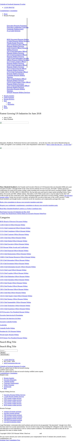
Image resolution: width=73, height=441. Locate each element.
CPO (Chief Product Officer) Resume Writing (13, 286)
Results (3, 352)
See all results (5, 354)
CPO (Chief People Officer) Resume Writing (13, 283)
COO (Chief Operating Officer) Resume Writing (14, 280)
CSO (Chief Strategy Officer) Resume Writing (14, 299)
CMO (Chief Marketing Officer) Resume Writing (14, 276)
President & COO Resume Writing (10, 331)
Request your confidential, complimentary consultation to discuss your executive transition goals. (29, 205)
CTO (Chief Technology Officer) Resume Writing (15, 305)
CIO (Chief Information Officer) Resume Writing (14, 260)
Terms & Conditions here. (50, 433)
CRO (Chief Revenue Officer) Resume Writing (14, 289)
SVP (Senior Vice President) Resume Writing (13, 338)
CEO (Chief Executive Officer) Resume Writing (14, 244)
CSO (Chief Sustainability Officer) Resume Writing (15, 302)
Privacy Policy (34, 433)
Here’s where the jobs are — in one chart (59, 144)
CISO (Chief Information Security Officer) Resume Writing (18, 267)
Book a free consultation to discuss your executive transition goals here (21, 202)
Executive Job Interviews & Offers (10, 318)
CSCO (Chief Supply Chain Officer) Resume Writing (16, 296)
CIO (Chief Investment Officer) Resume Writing (14, 263)
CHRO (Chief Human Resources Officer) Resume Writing (17, 257)
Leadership (3, 325)
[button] (38, 16)
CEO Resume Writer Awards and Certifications (14, 247)
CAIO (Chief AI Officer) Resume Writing (12, 225)
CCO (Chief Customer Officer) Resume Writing (14, 234)
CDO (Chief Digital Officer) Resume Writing (13, 241)
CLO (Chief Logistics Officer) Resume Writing (14, 273)
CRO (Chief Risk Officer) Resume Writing (13, 292)
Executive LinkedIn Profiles (8, 322)
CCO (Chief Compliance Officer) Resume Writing (15, 231)
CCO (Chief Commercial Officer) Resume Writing (15, 228)
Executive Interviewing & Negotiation (11, 315)
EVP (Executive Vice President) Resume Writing (14, 312)
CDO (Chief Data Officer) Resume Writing (13, 238)
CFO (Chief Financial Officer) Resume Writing (14, 250)
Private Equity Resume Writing (9, 334)
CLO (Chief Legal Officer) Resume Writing (13, 270)
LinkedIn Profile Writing (7, 328)
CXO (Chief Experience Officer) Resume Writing (15, 309)
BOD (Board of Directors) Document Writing (13, 221)
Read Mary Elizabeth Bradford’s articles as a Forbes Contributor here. (21, 208)
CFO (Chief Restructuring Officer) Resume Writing (15, 254)
